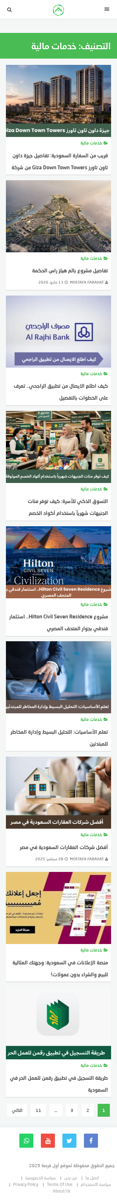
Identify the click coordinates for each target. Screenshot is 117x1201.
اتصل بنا (92, 1177)
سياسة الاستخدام (96, 1184)
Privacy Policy (25, 1184)
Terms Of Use (59, 1184)
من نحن (70, 1177)
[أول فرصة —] (58, 11)
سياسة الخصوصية (40, 1177)
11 (38, 1110)
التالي (17, 1110)
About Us (62, 1190)
